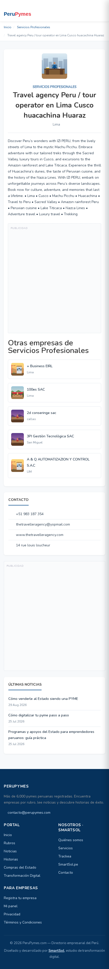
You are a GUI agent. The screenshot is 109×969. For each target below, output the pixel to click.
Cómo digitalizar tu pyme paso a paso (38, 715)
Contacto (65, 872)
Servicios (65, 848)
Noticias (10, 851)
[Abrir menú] (100, 11)
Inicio (7, 27)
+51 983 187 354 (30, 514)
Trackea (64, 856)
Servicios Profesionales (33, 27)
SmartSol (56, 950)
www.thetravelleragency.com (39, 534)
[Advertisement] (54, 278)
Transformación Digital (22, 875)
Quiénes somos (70, 840)
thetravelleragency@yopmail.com (43, 524)
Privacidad (12, 914)
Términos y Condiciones (23, 922)
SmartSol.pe (68, 864)
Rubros (9, 843)
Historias (11, 859)
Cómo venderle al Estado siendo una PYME (43, 698)
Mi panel (10, 906)
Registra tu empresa (20, 898)
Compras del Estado (20, 867)
